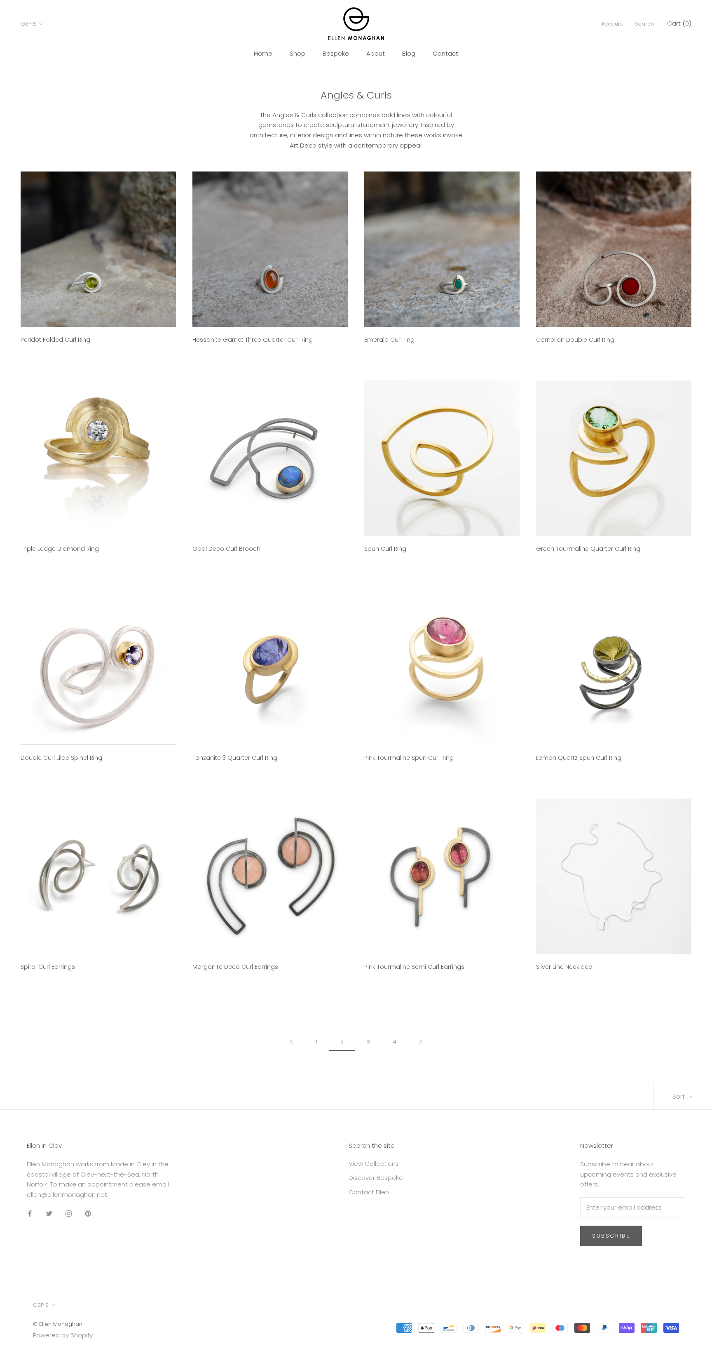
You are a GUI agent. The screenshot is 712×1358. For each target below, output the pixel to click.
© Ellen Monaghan (57, 1324)
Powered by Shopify (63, 1335)
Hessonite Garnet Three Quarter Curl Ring (252, 340)
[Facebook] (30, 1213)
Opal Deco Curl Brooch (226, 549)
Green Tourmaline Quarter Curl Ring (588, 549)
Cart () (679, 23)
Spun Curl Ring (385, 549)
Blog (408, 53)
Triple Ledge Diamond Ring (60, 549)
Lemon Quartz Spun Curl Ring (578, 758)
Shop (297, 53)
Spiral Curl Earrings (48, 967)
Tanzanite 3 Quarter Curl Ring (234, 758)
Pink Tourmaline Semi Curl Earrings (414, 967)
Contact (445, 53)
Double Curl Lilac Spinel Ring (61, 758)
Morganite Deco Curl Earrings (235, 967)
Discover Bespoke (376, 1177)
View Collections (374, 1163)
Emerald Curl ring (389, 340)
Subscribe (611, 1236)
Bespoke (336, 53)
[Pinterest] (88, 1213)
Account (612, 24)
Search (644, 24)
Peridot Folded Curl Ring (55, 340)
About (375, 53)
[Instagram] (69, 1213)
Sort (679, 1096)
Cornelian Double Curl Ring (575, 340)
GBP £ (28, 24)
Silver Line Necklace (564, 967)
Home (263, 53)
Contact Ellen (369, 1192)
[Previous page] (291, 1041)
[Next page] (420, 1041)
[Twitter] (49, 1213)
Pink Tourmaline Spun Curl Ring (409, 758)
